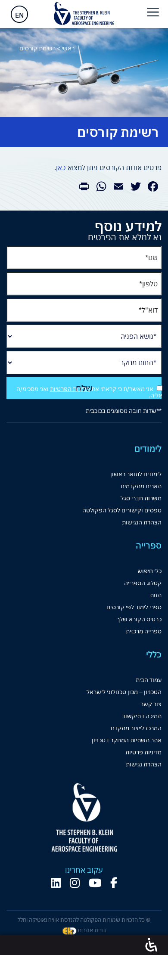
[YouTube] (95, 883)
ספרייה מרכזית (144, 631)
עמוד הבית (149, 680)
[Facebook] (113, 883)
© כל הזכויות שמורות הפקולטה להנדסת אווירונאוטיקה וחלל (84, 920)
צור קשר (151, 704)
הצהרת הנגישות (142, 522)
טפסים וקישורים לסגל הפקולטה (122, 510)
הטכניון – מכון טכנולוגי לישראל (124, 692)
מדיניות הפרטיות (70, 389)
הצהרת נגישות (144, 764)
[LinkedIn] (56, 883)
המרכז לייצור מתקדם (136, 728)
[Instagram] (75, 883)
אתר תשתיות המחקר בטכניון (127, 740)
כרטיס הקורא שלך (139, 619)
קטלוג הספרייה (143, 583)
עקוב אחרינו (84, 870)
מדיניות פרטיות (143, 752)
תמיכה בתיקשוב (142, 716)
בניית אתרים (91, 930)
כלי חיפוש (149, 571)
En (19, 15)
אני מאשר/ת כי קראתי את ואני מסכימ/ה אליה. (89, 392)
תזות (156, 595)
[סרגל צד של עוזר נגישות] (151, 945)
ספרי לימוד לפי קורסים (134, 607)
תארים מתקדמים (141, 486)
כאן (61, 167)
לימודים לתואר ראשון (136, 474)
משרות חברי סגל (141, 498)
